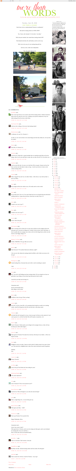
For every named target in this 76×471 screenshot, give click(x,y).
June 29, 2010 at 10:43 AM (19, 319)
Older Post (48, 464)
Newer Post (11, 464)
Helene (12, 247)
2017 (55, 163)
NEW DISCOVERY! (58, 215)
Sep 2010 (56, 182)
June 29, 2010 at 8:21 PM (18, 409)
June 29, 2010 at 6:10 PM (18, 385)
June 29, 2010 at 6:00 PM (18, 377)
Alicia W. (13, 332)
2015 (55, 166)
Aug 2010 (57, 184)
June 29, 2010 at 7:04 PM (18, 401)
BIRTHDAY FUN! (57, 189)
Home (30, 464)
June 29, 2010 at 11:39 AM (19, 328)
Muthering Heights (15, 373)
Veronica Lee (14, 413)
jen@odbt (13, 454)
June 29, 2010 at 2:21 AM (18, 149)
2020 (55, 159)
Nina (12, 272)
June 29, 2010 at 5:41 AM (18, 180)
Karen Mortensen (15, 389)
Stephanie (13, 163)
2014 (55, 168)
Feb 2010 (56, 262)
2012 (55, 171)
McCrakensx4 (14, 226)
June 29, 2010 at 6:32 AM (18, 222)
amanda (13, 303)
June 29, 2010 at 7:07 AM (18, 243)
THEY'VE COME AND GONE (60, 228)
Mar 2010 (56, 260)
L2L (12, 381)
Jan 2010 (56, 263)
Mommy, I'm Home (15, 239)
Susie (12, 184)
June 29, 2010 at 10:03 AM (19, 309)
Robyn (12, 295)
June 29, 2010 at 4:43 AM (18, 159)
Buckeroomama (14, 132)
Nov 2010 (57, 178)
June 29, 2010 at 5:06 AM (18, 170)
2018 (55, 161)
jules (12, 397)
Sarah (12, 342)
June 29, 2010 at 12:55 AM (19, 128)
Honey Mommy (14, 405)
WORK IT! (56, 202)
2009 (55, 266)
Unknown (13, 313)
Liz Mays (13, 365)
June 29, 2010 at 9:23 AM (18, 281)
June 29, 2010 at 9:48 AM (18, 299)
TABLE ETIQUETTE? (58, 231)
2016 (55, 164)
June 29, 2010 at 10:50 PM (19, 442)
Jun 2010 (56, 187)
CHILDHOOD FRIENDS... (59, 226)
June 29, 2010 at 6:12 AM (18, 188)
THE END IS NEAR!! (58, 220)
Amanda (13, 174)
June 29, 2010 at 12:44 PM (19, 338)
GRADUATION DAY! (58, 249)
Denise (12, 145)
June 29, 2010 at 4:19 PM (18, 361)
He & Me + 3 (14, 438)
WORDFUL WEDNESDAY (59, 204)
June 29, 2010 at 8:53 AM (18, 257)
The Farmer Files (15, 123)
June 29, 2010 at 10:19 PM (19, 434)
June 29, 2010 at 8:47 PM (18, 421)
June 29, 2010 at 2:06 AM (18, 141)
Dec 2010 (56, 176)
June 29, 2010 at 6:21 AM (18, 198)
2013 (55, 170)
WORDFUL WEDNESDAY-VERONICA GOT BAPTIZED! (59, 223)
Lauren (12, 218)
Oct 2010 (56, 180)
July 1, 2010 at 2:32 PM (18, 458)
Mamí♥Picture (14, 446)
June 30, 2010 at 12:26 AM (19, 450)
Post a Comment (12, 462)
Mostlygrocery (14, 260)
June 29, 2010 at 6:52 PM (18, 393)
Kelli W (13, 322)
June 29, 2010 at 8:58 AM (18, 268)
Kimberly (13, 153)
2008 (55, 267)
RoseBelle (13, 112)
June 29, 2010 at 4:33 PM (18, 369)
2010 (55, 175)
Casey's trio (13, 357)
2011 (55, 173)
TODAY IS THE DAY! (58, 244)
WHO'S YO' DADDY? (58, 197)
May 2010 (57, 256)
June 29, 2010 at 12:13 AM (19, 120)
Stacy (12, 192)
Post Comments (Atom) (20, 467)
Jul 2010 (56, 185)
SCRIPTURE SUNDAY (58, 195)
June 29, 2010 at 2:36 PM (18, 353)
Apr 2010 (56, 258)
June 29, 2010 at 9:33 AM (18, 291)
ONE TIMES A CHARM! (59, 190)
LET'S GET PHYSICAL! (58, 236)
